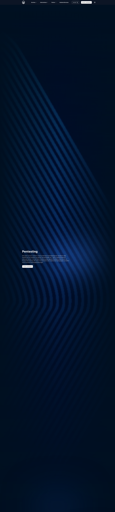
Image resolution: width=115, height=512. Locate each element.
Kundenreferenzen (64, 2)
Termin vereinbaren (86, 2)
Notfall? (74, 2)
